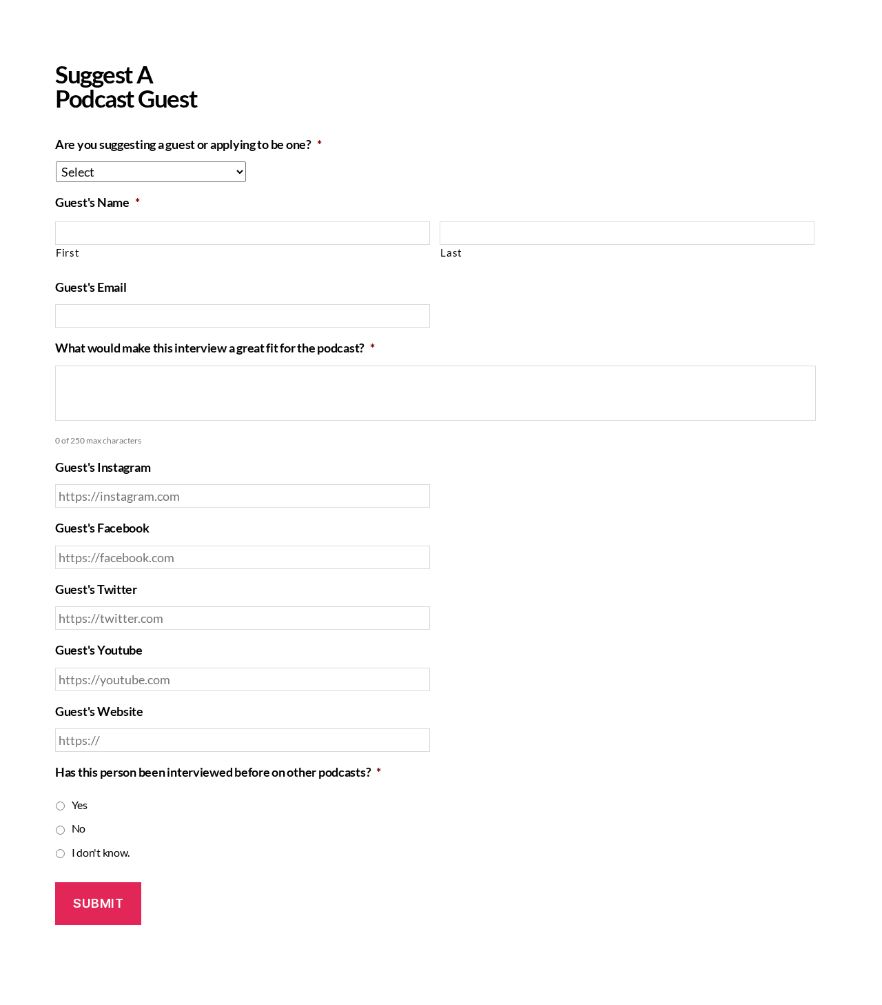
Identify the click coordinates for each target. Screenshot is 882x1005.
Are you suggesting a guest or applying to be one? (188, 144)
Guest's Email (91, 287)
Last (451, 253)
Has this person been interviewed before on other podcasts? (218, 771)
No (78, 828)
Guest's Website (99, 711)
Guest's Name (97, 202)
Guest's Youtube (99, 649)
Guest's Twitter (96, 589)
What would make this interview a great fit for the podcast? (215, 347)
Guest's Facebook (102, 527)
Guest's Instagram (102, 467)
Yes (80, 804)
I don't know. (101, 852)
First (67, 253)
